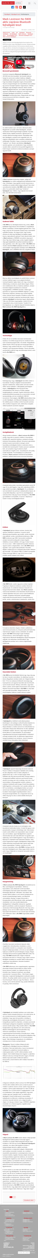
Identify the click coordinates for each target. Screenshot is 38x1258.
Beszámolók (9, 1247)
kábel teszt (25, 1230)
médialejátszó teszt (9, 1231)
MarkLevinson (6, 32)
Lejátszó (9, 1227)
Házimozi (26, 1211)
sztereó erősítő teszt (9, 1212)
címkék (32, 1243)
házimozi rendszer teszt (28, 1213)
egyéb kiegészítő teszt (28, 1231)
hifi (17, 32)
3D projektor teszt (9, 1238)
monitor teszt (25, 1239)
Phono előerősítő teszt (10, 1215)
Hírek (6, 1246)
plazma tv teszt (26, 1238)
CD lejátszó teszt (9, 1232)
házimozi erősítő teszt (27, 1212)
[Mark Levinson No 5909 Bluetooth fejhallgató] (19, 113)
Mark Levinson (22, 34)
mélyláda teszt (8, 1224)
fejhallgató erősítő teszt (28, 1221)
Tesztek (6, 1209)
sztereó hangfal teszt (9, 1220)
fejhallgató (22, 32)
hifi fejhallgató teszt (12, 35)
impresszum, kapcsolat (28, 1245)
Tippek (6, 1244)
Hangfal (9, 1218)
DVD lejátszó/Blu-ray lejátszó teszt (9, 1229)
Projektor (9, 1236)
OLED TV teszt (26, 1240)
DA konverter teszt (9, 1214)
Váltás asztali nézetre (8, 1254)
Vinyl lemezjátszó (9, 1233)
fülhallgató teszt (26, 1220)
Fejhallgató (7, 14)
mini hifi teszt (8, 1213)
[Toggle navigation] (29, 3)
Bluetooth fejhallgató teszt (25, 35)
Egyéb (26, 1227)
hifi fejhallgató (13, 34)
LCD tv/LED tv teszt (27, 1237)
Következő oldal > (29, 1200)
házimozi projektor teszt (10, 1237)
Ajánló (6, 1243)
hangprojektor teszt (9, 1225)
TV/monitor (27, 1236)
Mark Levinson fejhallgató (9, 36)
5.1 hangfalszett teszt (9, 1219)
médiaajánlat (31, 1247)
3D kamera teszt (26, 1228)
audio (13, 32)
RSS (33, 1244)
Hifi (7, 1211)
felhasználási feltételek (28, 1248)
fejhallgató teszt (15, 14)
